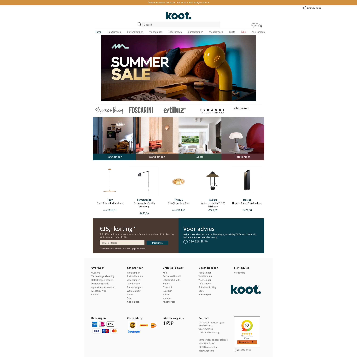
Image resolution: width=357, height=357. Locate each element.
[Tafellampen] (242, 138)
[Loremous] (109, 110)
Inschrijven (157, 242)
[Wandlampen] (157, 138)
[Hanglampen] (114, 138)
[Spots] (199, 138)
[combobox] (181, 24)
